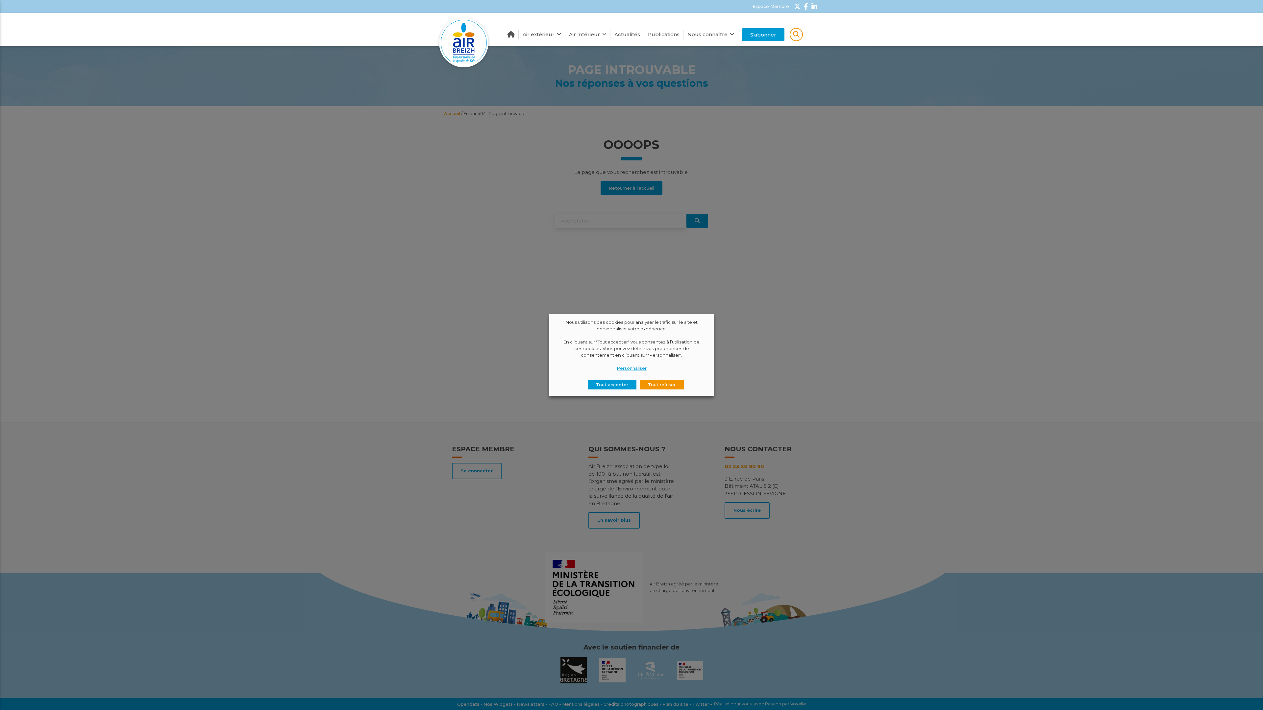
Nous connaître (707, 34)
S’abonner (763, 35)
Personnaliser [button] (632, 367)
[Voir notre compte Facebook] (806, 6)
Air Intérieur (584, 34)
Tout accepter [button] (612, 384)
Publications (664, 34)
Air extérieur (539, 34)
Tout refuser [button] (662, 384)
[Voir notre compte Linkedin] (814, 6)
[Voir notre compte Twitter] (797, 6)
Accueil (511, 34)
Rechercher (796, 34)
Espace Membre (771, 6)
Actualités (627, 34)
